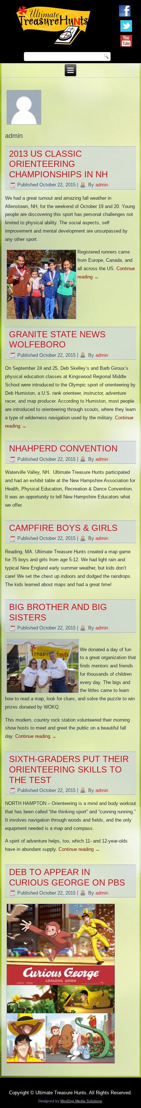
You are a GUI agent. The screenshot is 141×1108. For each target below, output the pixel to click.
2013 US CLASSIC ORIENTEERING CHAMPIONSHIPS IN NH (58, 164)
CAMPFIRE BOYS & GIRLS (63, 528)
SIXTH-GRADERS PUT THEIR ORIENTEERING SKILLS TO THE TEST (69, 769)
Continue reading (35, 736)
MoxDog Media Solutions (81, 1101)
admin (101, 184)
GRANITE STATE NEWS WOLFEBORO (57, 339)
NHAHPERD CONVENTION (63, 448)
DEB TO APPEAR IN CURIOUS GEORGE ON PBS (67, 877)
